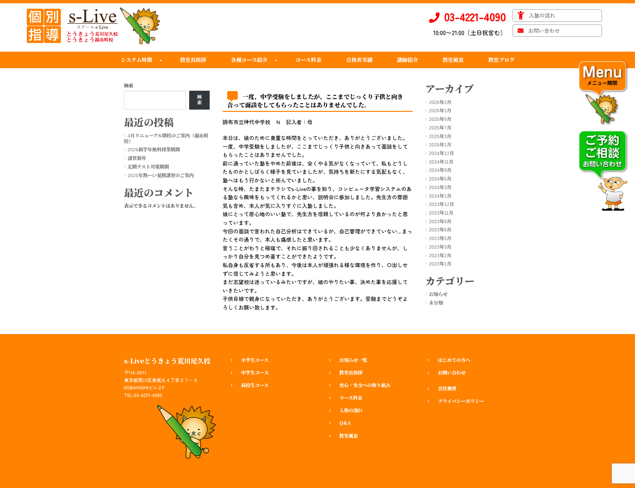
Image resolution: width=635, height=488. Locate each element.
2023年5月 (440, 238)
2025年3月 (440, 136)
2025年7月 (440, 127)
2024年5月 (440, 178)
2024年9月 (440, 170)
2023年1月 (440, 264)
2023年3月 (440, 247)
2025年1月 (440, 144)
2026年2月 (440, 102)
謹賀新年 (137, 158)
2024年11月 (441, 162)
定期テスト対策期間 (148, 167)
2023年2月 (440, 255)
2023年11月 (441, 213)
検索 (128, 85)
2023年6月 (440, 229)
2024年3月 (440, 187)
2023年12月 (441, 204)
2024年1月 (440, 196)
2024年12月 (441, 153)
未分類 (436, 303)
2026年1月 (440, 110)
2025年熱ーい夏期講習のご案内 (161, 175)
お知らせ (438, 294)
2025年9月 (440, 119)
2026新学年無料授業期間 (154, 149)
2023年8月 (440, 221)
